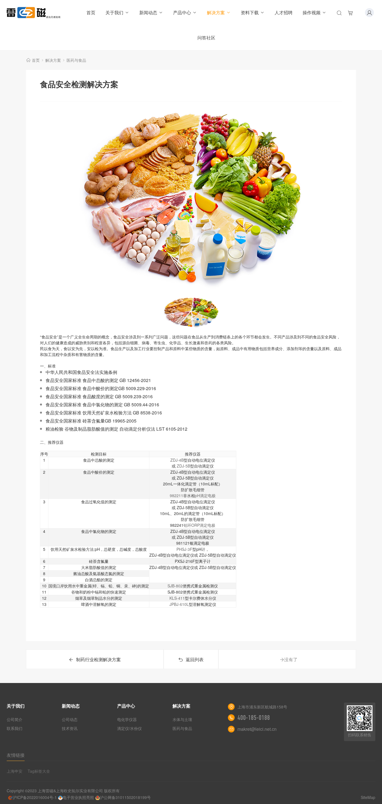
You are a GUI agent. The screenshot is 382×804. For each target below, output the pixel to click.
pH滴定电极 (205, 495)
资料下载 (250, 12)
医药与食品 (76, 60)
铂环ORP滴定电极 (199, 525)
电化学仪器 (127, 719)
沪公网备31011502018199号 (125, 797)
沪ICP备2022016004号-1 (35, 797)
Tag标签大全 (39, 771)
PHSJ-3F (184, 549)
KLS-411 (177, 598)
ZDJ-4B (177, 460)
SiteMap (368, 797)
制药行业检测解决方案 (98, 659)
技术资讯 (69, 728)
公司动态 (69, 719)
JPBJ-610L (179, 604)
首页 (90, 12)
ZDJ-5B (183, 466)
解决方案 (216, 12)
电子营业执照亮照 (78, 797)
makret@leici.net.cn (257, 729)
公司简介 (14, 719)
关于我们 (114, 12)
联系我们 (14, 728)
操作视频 (311, 12)
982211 (176, 495)
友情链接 (16, 755)
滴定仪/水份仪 (129, 728)
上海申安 (14, 771)
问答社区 (206, 37)
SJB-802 (175, 586)
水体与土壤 (182, 719)
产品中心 (182, 12)
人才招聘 (284, 12)
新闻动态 (148, 12)
